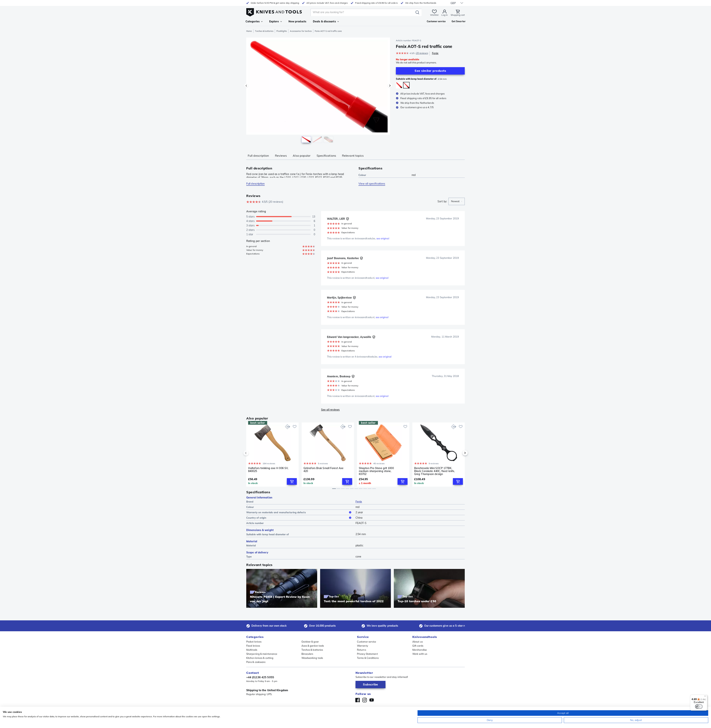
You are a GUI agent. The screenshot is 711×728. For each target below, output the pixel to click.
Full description (258, 155)
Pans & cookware (256, 661)
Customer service (366, 641)
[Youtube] (371, 700)
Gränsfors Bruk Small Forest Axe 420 (323, 470)
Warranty (362, 645)
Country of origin (256, 517)
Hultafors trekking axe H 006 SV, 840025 (268, 470)
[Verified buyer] (347, 219)
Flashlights (281, 31)
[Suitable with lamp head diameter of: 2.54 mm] (406, 85)
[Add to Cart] (292, 481)
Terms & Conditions (368, 657)
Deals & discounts (324, 21)
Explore (274, 21)
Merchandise (419, 649)
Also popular (302, 155)
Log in (444, 15)
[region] (318, 91)
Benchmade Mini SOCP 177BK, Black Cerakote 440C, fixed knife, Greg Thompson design (434, 471)
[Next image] (390, 85)
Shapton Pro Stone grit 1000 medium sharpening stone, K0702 (376, 471)
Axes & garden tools (312, 645)
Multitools (251, 649)
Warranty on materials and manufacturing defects (276, 512)
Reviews (281, 155)
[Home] (274, 11)
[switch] (698, 706)
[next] (459, 453)
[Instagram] (364, 700)
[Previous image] (246, 85)
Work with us (419, 653)
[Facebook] (357, 700)
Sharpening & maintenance (261, 653)
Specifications (326, 155)
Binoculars (307, 653)
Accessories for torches (300, 31)
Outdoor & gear (310, 641)
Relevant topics (353, 155)
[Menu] (705, 697)
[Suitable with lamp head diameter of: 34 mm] (399, 85)
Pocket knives (253, 641)
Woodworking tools (312, 657)
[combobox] (456, 201)
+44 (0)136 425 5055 (260, 677)
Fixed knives (253, 645)
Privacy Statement (367, 653)
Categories (253, 21)
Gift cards (417, 645)
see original (382, 238)
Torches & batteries (264, 31)
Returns (361, 649)
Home (249, 31)
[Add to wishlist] (295, 426)
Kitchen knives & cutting (259, 657)
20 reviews (422, 53)
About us (417, 641)
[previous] (252, 453)
